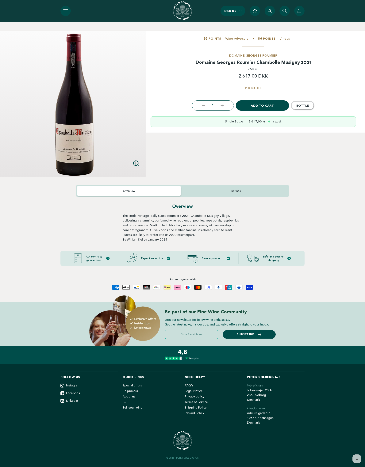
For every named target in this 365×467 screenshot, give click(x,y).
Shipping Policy (195, 407)
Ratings (236, 191)
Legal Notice (194, 391)
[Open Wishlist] (255, 11)
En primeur (130, 391)
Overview (129, 191)
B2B (125, 402)
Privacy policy (194, 396)
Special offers (132, 385)
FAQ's (189, 385)
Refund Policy (194, 413)
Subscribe (245, 334)
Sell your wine (132, 407)
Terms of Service (196, 402)
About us (129, 396)
